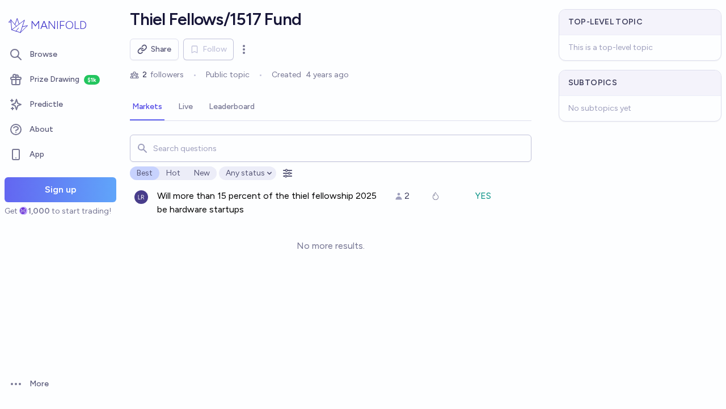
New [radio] (202, 173)
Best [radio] (145, 173)
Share (161, 49)
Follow (214, 49)
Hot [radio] (173, 173)
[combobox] (330, 148)
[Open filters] (287, 173)
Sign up (61, 189)
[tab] (147, 107)
